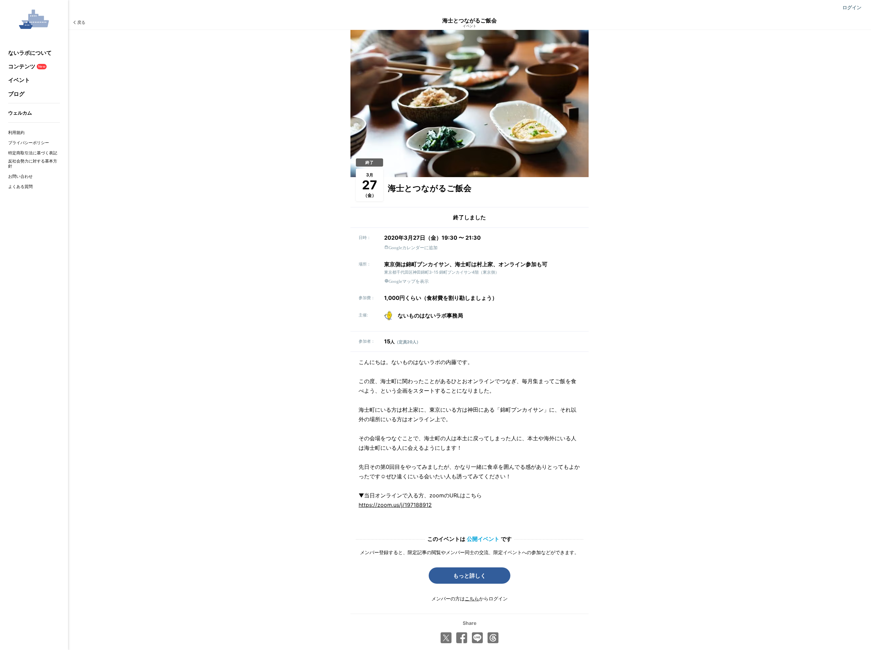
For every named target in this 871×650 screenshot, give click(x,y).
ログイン (851, 7)
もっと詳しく (469, 575)
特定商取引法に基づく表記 (32, 152)
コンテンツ (26, 66)
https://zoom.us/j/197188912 (395, 504)
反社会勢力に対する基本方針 (32, 163)
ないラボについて (30, 52)
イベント (19, 79)
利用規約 (16, 132)
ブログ (16, 93)
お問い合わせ (20, 176)
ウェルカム (20, 113)
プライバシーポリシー (28, 142)
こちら (472, 598)
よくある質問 (20, 186)
